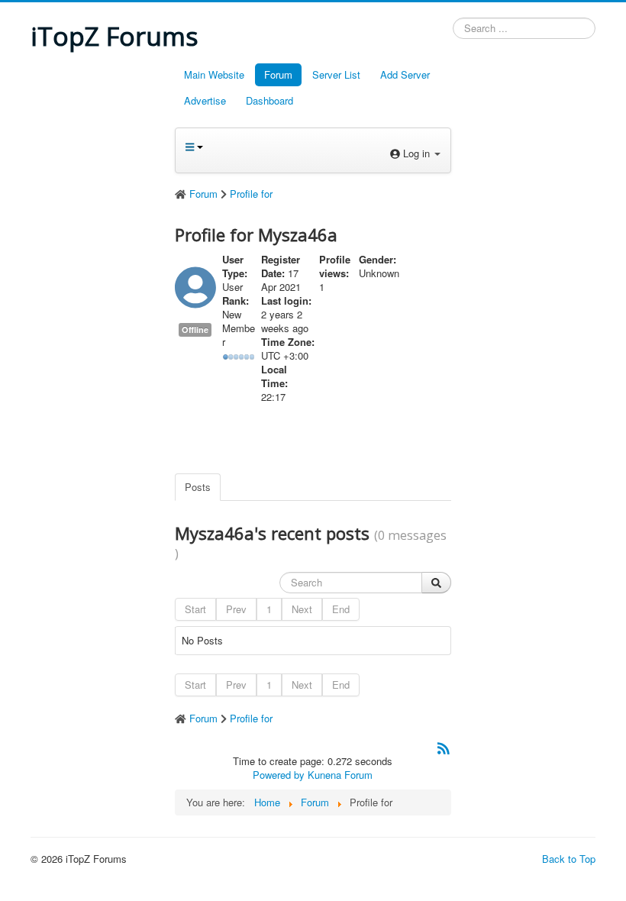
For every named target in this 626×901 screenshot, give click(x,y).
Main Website (214, 74)
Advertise (205, 100)
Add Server (405, 74)
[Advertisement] (97, 291)
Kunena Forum (340, 774)
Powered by (279, 774)
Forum (278, 74)
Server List (336, 74)
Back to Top (568, 858)
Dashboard (269, 100)
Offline (195, 329)
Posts (198, 487)
